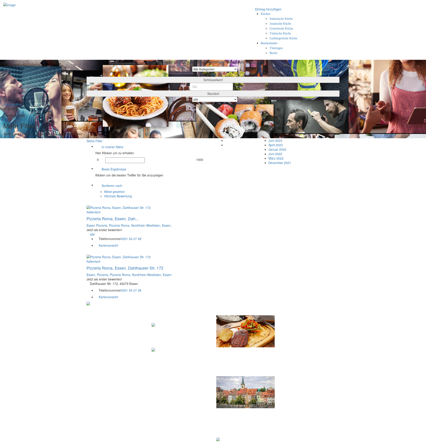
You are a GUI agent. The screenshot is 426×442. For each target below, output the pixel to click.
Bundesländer (269, 43)
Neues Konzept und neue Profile (315, 327)
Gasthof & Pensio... (169, 332)
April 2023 (275, 145)
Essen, (92, 274)
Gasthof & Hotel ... (168, 357)
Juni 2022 (275, 154)
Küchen (265, 14)
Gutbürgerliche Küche (283, 38)
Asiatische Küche (280, 23)
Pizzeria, (102, 225)
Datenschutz (302, 318)
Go (213, 74)
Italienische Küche (281, 18)
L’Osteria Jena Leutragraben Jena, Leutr (241, 423)
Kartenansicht (108, 245)
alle (92, 234)
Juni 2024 (275, 140)
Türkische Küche (280, 33)
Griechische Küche (281, 28)
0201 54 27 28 (131, 238)
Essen (91, 225)
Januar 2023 (277, 149)
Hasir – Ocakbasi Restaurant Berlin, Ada (241, 363)
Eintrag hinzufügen (268, 9)
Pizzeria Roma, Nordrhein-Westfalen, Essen (141, 274)
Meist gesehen (114, 191)
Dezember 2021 (279, 162)
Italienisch (94, 212)
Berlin (273, 53)
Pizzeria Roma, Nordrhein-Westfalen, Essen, (140, 225)
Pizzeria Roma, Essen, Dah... (113, 218)
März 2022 (276, 158)
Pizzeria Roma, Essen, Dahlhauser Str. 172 (125, 268)
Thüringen (276, 48)
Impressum (301, 322)
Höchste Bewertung (118, 196)
